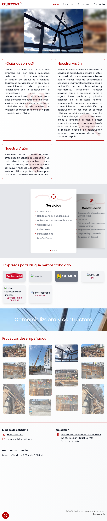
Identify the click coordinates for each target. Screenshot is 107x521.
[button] (53, 31)
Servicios (68, 4)
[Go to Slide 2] (47, 50)
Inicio (56, 4)
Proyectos (83, 4)
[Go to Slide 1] (45, 50)
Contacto (99, 4)
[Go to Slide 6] (55, 50)
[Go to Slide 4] (51, 50)
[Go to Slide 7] (57, 50)
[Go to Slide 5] (53, 50)
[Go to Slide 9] (61, 50)
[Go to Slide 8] (59, 50)
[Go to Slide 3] (49, 50)
